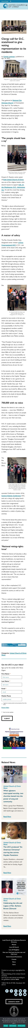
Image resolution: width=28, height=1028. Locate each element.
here (17, 979)
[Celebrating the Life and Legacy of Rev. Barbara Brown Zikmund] (14, 886)
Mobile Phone (6, 696)
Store (14, 964)
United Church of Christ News (13, 654)
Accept (6, 1025)
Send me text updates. (8, 712)
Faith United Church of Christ (13, 179)
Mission (14, 944)
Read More (7, 816)
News (14, 962)
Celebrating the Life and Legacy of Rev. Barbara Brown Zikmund (12, 906)
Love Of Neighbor (14, 950)
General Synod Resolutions (14, 957)
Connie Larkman (9, 56)
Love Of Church (14, 947)
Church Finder (4, 1)
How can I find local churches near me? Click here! (14, 953)
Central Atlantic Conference (11, 495)
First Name (5, 674)
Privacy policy (21, 1025)
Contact (14, 959)
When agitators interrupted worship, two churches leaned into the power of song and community (13, 796)
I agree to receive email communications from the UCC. (14, 703)
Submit (7, 718)
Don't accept (13, 1025)
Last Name (5, 681)
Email (3, 688)
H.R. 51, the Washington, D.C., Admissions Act (13, 187)
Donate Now (14, 1001)
